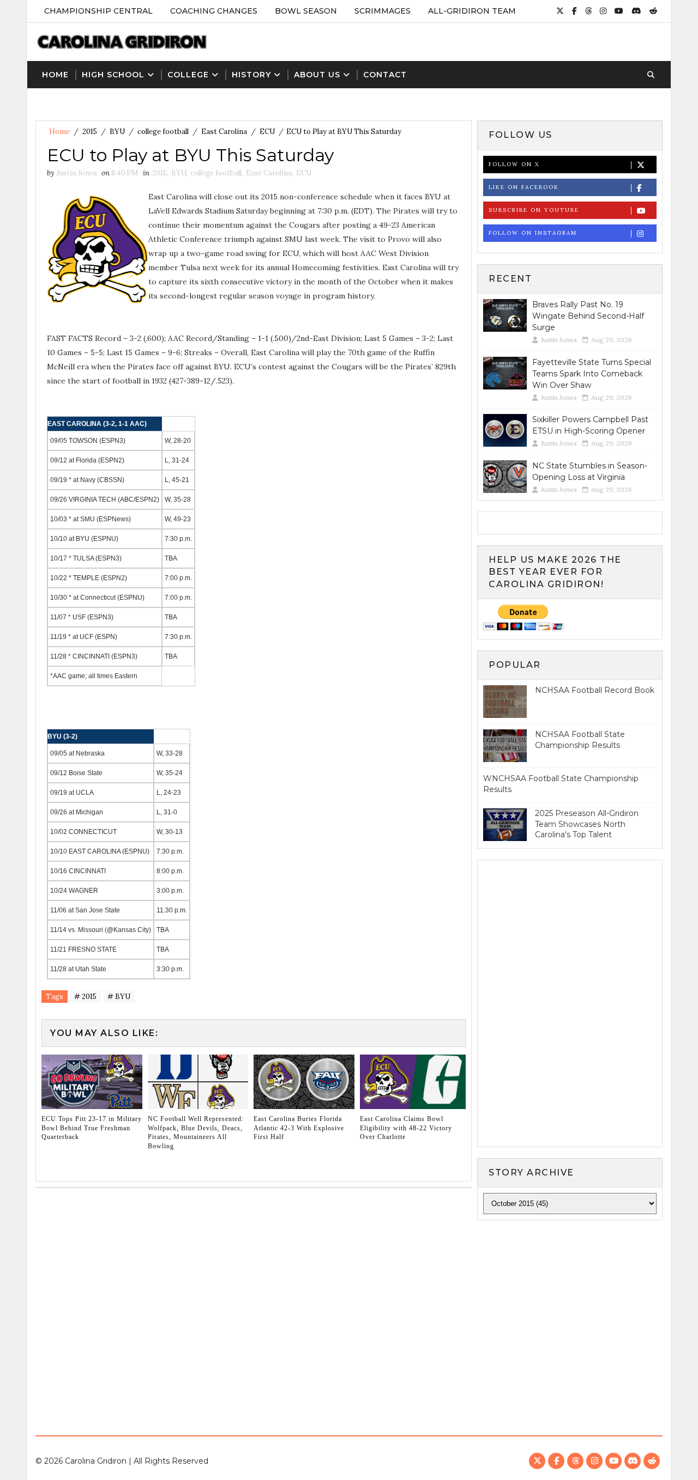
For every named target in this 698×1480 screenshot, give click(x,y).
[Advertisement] (349, 1318)
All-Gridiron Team (472, 11)
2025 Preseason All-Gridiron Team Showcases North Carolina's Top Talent (587, 823)
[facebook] (574, 11)
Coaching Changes (213, 11)
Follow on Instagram (533, 232)
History (251, 75)
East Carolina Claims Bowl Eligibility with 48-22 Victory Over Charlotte (406, 1128)
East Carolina (224, 131)
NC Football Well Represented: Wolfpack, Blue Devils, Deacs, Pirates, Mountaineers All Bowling (196, 1132)
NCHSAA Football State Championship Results (580, 739)
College (188, 75)
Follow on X (514, 164)
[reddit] (653, 11)
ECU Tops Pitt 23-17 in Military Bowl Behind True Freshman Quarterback (91, 1128)
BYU (117, 131)
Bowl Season (306, 11)
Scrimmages (382, 11)
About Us (317, 75)
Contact (385, 75)
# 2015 (85, 996)
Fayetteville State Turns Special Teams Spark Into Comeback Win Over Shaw (591, 373)
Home (55, 75)
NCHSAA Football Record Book (594, 690)
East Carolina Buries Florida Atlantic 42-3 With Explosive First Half (299, 1128)
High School (113, 75)
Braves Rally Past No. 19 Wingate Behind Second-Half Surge (588, 316)
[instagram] (603, 11)
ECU (267, 131)
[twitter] (560, 11)
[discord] (636, 11)
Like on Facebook (524, 187)
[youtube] (619, 11)
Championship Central (98, 11)
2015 (89, 131)
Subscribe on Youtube (534, 210)
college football (163, 131)
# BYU (118, 996)
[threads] (588, 11)
